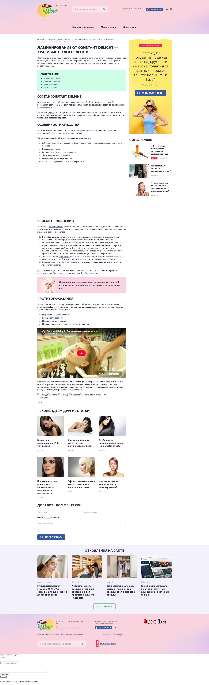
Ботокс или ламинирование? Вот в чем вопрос (49, 443)
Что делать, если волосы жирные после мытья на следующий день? (160, 187)
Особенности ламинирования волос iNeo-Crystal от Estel (111, 443)
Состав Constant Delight (51, 78)
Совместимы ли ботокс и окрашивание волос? (161, 168)
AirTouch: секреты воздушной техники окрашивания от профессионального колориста (83, 591)
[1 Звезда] (42, 394)
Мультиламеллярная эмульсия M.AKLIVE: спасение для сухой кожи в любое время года (52, 590)
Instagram (171, 9)
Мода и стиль (108, 27)
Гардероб (110, 582)
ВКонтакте (167, 9)
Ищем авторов (108, 643)
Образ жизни (130, 27)
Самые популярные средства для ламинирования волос (80, 443)
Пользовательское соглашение (48, 634)
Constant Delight (85, 102)
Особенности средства (51, 81)
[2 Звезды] (53, 394)
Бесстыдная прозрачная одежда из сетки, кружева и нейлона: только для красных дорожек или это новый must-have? (150, 66)
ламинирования (56, 226)
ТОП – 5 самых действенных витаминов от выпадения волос (159, 150)
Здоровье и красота (83, 27)
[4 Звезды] (74, 394)
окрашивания (82, 285)
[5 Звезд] (84, 394)
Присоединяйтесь (156, 9)
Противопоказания (50, 87)
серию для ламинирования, (80, 130)
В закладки (63, 5)
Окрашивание (77, 582)
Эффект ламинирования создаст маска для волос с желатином (81, 484)
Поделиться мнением (152, 93)
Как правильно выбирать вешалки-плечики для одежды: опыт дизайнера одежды (121, 590)
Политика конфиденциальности (72, 634)
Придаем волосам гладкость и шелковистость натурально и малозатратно (47, 487)
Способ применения (50, 84)
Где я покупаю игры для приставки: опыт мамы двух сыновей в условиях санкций (155, 590)
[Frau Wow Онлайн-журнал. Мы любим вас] (47, 10)
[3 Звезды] (63, 394)
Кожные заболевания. (52, 317)
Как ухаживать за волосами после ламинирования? (108, 484)
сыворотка (64, 256)
